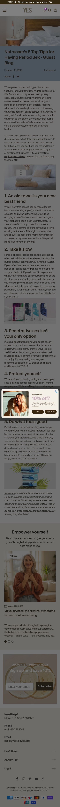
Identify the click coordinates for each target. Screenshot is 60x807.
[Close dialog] (56, 391)
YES (38, 412)
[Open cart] (55, 10)
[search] (49, 10)
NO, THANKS (50, 412)
